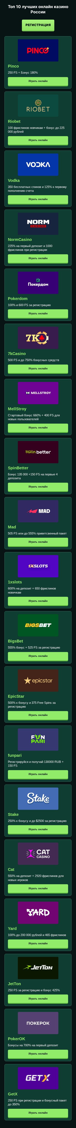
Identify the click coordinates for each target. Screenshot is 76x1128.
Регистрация (38, 25)
